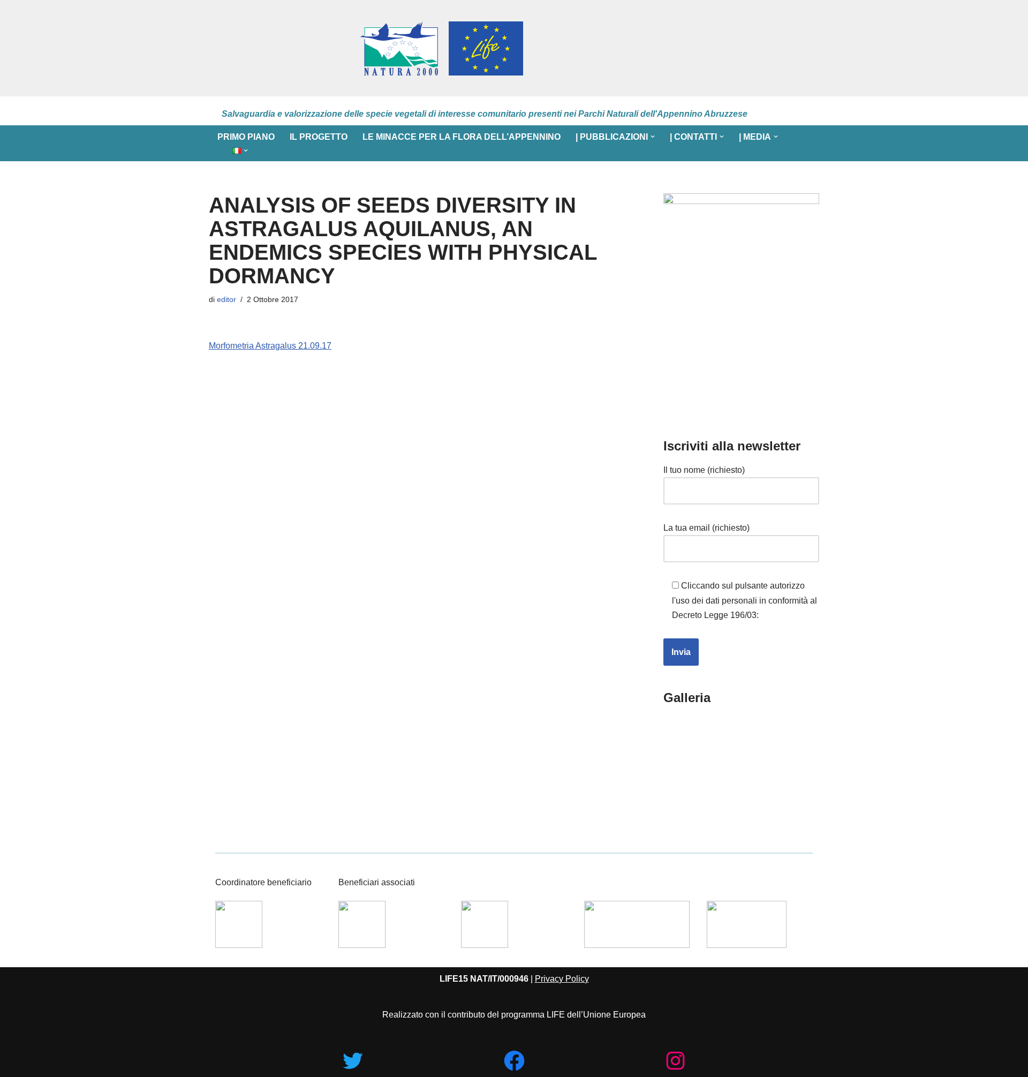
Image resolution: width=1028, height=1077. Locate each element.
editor (226, 299)
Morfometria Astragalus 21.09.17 (270, 345)
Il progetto (318, 136)
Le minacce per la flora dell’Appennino (461, 136)
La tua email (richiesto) (706, 527)
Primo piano (246, 136)
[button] (653, 136)
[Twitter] (353, 1061)
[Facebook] (514, 1061)
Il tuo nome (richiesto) (704, 470)
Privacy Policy (562, 978)
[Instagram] (675, 1061)
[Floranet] (279, 48)
